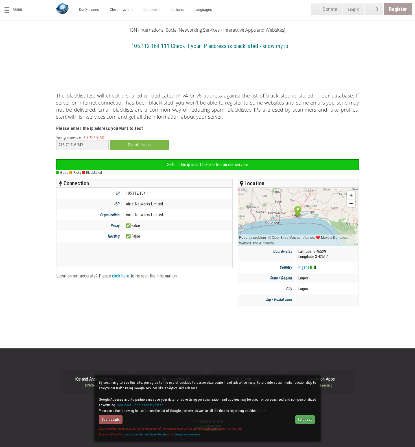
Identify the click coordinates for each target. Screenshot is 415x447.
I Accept (305, 419)
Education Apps (321, 382)
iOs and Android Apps (94, 382)
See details (111, 419)
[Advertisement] (207, 74)
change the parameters (188, 434)
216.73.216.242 (93, 138)
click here (120, 276)
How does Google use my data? (140, 405)
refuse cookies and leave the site (145, 434)
